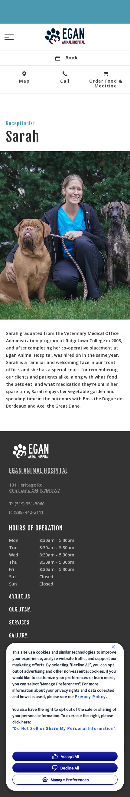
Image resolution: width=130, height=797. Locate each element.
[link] (65, 36)
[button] (9, 37)
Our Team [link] (20, 609)
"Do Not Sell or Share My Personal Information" (63, 728)
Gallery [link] (18, 635)
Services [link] (19, 622)
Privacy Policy (90, 696)
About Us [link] (19, 596)
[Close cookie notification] (113, 647)
